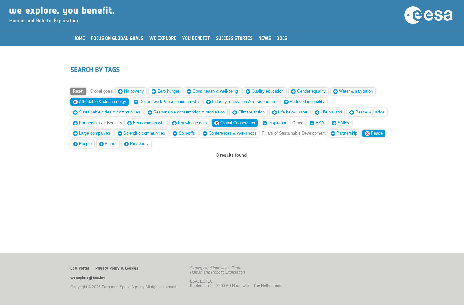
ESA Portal (79, 268)
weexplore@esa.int (87, 277)
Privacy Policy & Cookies (116, 268)
